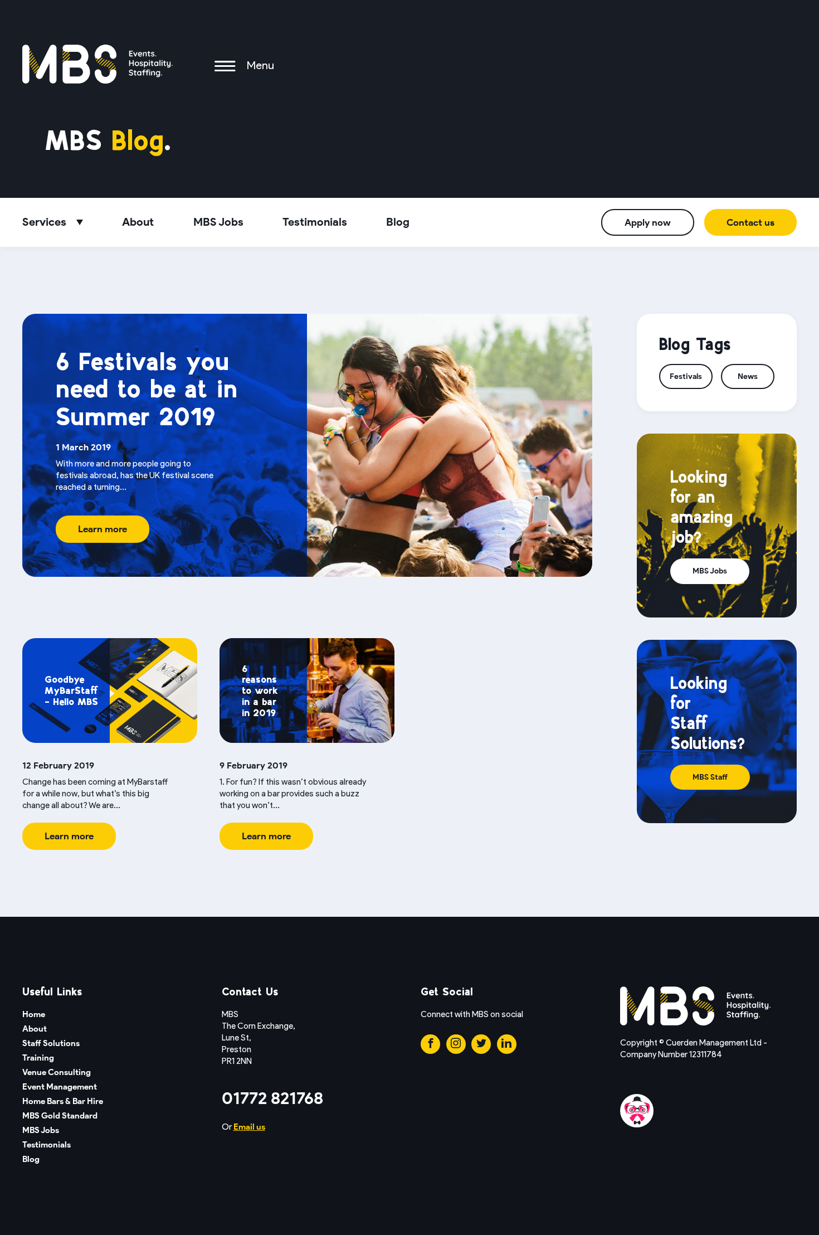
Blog (398, 221)
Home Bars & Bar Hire (62, 1101)
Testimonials (314, 221)
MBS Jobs (218, 221)
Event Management (59, 1087)
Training (38, 1058)
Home (33, 1014)
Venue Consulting (56, 1072)
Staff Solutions (51, 1043)
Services (44, 221)
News (748, 376)
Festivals (686, 376)
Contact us (750, 222)
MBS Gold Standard (60, 1116)
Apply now (648, 222)
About (138, 221)
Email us (249, 1127)
